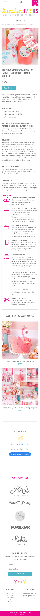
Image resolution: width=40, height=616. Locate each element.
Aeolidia (22, 615)
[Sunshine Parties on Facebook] (20, 581)
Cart (35, 2)
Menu (6, 2)
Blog (10, 602)
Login (20, 2)
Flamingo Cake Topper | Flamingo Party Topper (20, 361)
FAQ (10, 600)
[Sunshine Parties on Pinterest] (15, 581)
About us (10, 593)
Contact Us (10, 597)
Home (3, 24)
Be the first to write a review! (20, 454)
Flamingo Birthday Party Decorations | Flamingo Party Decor (20, 408)
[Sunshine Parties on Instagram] (24, 581)
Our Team (10, 595)
